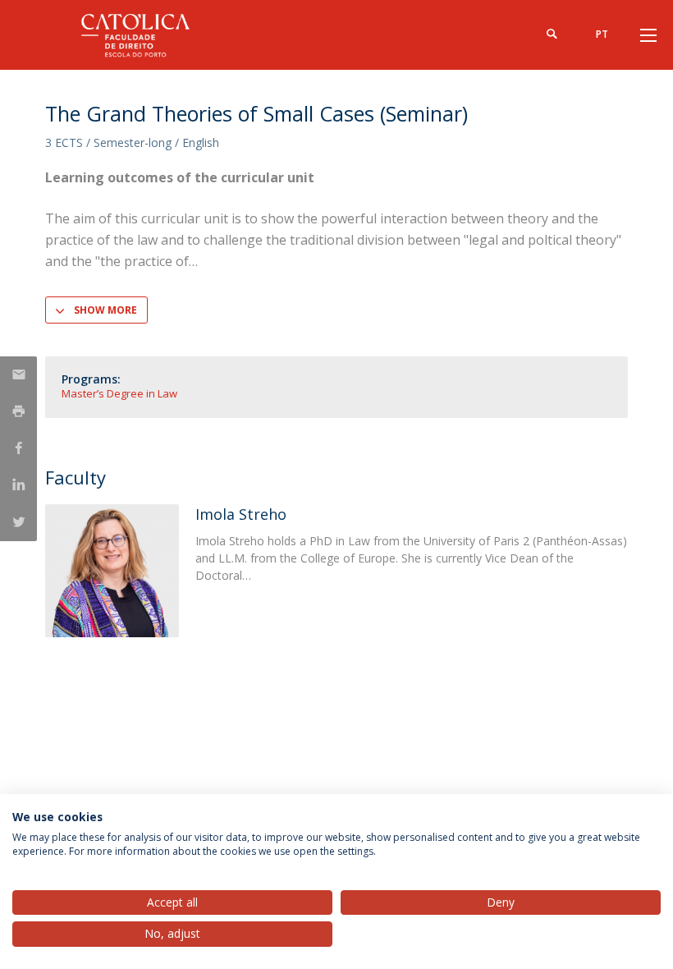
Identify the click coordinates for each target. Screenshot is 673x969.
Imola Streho (240, 514)
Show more (105, 310)
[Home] (147, 34)
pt (602, 34)
